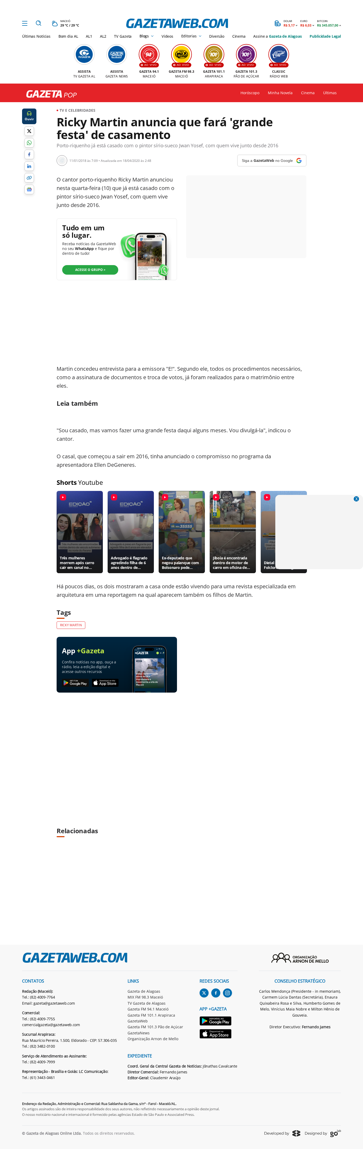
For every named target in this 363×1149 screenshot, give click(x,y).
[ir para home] (177, 23)
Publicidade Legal (325, 36)
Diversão (216, 36)
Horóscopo (249, 93)
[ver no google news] (29, 189)
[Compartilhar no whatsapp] (29, 143)
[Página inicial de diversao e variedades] (49, 94)
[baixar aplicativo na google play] (75, 683)
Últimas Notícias (36, 36)
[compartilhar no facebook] (29, 154)
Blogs (144, 36)
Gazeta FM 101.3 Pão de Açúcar (155, 1026)
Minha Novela (280, 93)
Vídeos (167, 36)
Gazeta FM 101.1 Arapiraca (151, 1015)
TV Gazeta (123, 36)
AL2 (103, 36)
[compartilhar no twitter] (29, 131)
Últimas (330, 93)
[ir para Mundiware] (282, 1133)
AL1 (89, 36)
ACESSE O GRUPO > (90, 269)
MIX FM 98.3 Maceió (145, 997)
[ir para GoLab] (323, 1133)
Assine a (277, 36)
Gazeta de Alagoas (144, 991)
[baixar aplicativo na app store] (105, 683)
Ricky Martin (71, 625)
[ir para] (219, 1021)
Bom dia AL (68, 36)
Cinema (239, 36)
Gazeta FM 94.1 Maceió (148, 1009)
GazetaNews (139, 1032)
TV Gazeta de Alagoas (147, 1003)
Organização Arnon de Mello (153, 1038)
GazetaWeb (138, 1020)
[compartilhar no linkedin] (29, 166)
